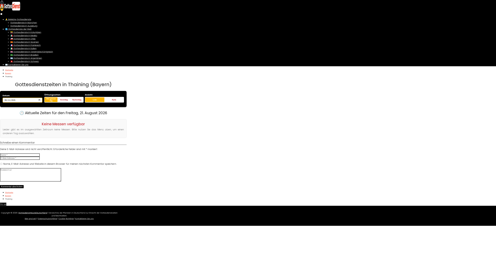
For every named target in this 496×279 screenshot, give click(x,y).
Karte (114, 100)
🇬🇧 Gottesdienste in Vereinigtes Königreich (31, 51)
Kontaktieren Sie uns (84, 218)
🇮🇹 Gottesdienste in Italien (23, 48)
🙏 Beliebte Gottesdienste (18, 19)
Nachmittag (76, 100)
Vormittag (64, 100)
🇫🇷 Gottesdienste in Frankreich (25, 45)
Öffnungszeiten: (52, 95)
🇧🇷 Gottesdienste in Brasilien (24, 54)
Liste (95, 100)
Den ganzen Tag (51, 100)
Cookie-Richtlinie (66, 218)
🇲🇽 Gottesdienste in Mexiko (23, 35)
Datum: (6, 95)
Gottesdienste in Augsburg (23, 25)
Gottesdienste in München (23, 22)
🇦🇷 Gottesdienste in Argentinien (26, 58)
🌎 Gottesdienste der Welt (18, 29)
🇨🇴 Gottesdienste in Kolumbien (25, 32)
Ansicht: (89, 95)
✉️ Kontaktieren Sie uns (16, 64)
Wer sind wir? (31, 218)
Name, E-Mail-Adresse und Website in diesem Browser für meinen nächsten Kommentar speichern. (60, 163)
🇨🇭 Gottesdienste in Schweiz (24, 61)
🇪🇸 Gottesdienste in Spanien (24, 42)
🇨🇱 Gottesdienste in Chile (23, 38)
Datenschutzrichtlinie (47, 218)
